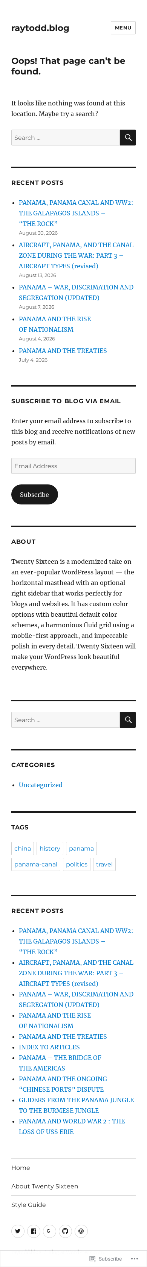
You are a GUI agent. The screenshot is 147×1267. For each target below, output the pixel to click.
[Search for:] (65, 137)
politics (76, 864)
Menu (123, 28)
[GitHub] (65, 1231)
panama (81, 848)
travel (104, 864)
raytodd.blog (40, 28)
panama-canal (35, 864)
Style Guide (28, 1204)
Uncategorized (41, 785)
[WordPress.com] (81, 1231)
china (22, 848)
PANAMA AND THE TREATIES (63, 350)
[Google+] (49, 1231)
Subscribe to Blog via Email (66, 401)
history (50, 848)
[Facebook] (33, 1231)
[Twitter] (17, 1231)
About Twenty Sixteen (44, 1186)
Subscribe (34, 494)
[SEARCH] (128, 137)
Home (20, 1167)
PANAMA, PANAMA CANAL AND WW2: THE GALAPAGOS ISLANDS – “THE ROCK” (76, 213)
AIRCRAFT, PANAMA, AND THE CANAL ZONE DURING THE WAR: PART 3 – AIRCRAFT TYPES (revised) (76, 255)
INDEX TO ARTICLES (49, 1047)
